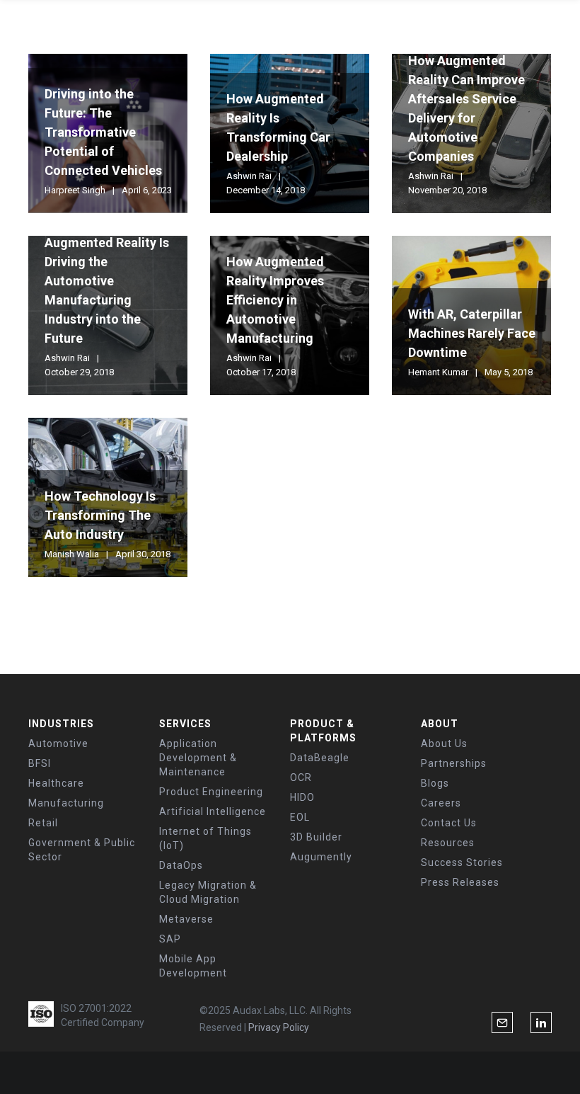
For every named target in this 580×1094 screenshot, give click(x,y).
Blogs (435, 783)
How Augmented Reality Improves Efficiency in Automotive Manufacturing (275, 300)
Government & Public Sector (81, 849)
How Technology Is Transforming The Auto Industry (100, 515)
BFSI (39, 763)
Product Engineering (211, 791)
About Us (444, 743)
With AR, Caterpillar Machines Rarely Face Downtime (471, 333)
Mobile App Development (193, 966)
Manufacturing (66, 803)
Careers (441, 803)
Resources (448, 842)
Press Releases (460, 882)
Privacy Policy (278, 1027)
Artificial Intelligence (212, 811)
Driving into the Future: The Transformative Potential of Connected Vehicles (103, 132)
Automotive (58, 743)
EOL (300, 817)
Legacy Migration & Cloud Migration (208, 892)
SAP (170, 939)
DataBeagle (319, 757)
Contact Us (449, 822)
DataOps (181, 865)
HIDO (302, 797)
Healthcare (56, 783)
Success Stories (462, 862)
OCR (301, 777)
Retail (43, 822)
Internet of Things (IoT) (205, 838)
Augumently (321, 856)
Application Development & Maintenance (198, 757)
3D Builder (316, 837)
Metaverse (186, 919)
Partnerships (454, 763)
